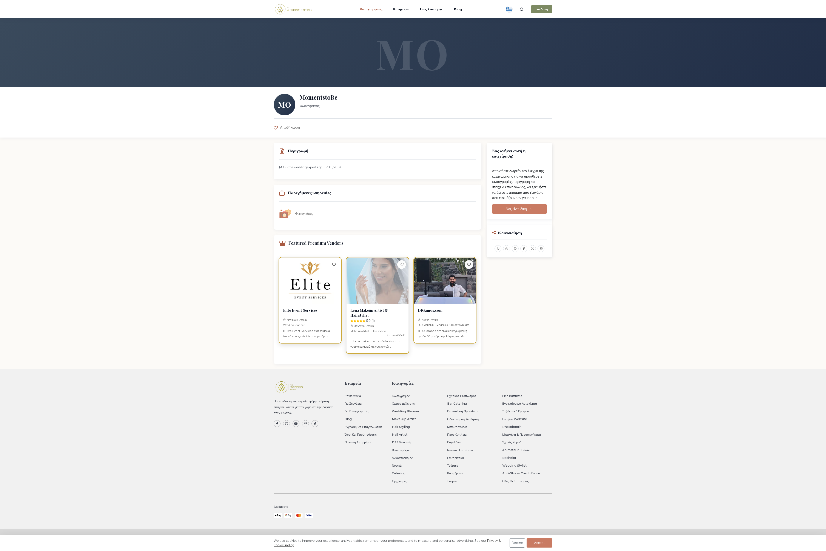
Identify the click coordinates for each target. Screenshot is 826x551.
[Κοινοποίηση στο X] (532, 248)
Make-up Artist (359, 331)
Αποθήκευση (290, 127)
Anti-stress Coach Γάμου (521, 473)
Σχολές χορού (511, 442)
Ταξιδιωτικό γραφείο (515, 411)
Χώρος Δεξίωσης (403, 404)
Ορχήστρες (399, 481)
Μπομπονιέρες (457, 427)
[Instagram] (286, 423)
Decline (517, 543)
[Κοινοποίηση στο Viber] (515, 248)
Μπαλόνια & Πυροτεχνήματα (452, 325)
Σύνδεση (541, 9)
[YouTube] (296, 423)
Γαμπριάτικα (455, 458)
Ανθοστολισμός (402, 458)
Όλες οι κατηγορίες (515, 481)
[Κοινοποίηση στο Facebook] (523, 248)
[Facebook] (277, 423)
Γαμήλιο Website (514, 419)
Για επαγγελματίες (357, 411)
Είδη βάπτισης (512, 396)
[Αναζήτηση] (521, 9)
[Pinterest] (305, 423)
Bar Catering (457, 404)
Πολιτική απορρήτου (358, 442)
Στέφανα (452, 481)
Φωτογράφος (401, 396)
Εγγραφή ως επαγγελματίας (363, 427)
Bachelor (509, 458)
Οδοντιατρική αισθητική (463, 419)
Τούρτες (452, 465)
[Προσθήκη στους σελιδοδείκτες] (334, 264)
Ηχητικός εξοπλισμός (461, 396)
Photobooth (511, 427)
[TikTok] (314, 423)
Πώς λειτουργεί (431, 9)
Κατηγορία (401, 9)
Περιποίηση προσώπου (463, 411)
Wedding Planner (294, 325)
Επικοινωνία (353, 396)
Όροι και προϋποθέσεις (361, 434)
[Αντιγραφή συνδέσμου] (498, 248)
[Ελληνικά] (509, 9)
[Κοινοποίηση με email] (541, 248)
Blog (458, 9)
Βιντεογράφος (401, 450)
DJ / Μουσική (426, 325)
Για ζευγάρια (353, 404)
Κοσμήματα (455, 473)
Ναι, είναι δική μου (519, 209)
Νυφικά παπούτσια (460, 450)
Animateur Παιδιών (516, 450)
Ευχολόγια (454, 442)
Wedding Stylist (514, 465)
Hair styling (379, 331)
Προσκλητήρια (457, 434)
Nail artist (399, 434)
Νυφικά (397, 465)
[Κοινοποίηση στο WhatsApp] (506, 248)
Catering (398, 473)
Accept (539, 543)
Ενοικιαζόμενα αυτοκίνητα (519, 404)
